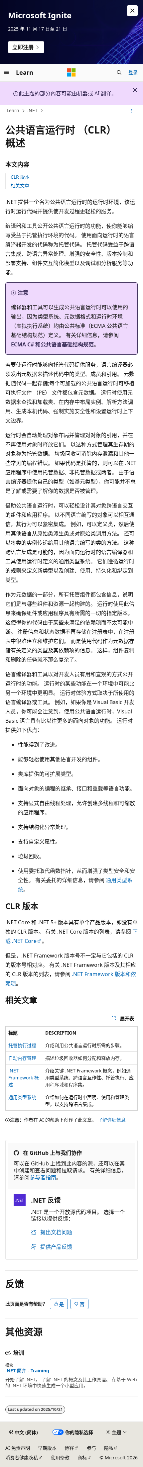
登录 (133, 72)
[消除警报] (132, 10)
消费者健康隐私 (21, 1457)
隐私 (108, 1448)
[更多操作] (132, 111)
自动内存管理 (22, 1058)
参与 (91, 1448)
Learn (13, 111)
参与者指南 (43, 1177)
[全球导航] (6, 72)
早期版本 (47, 1448)
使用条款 (60, 1457)
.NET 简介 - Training (27, 1371)
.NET (32, 111)
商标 (82, 1457)
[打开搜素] (119, 72)
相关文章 (20, 185)
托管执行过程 (22, 1045)
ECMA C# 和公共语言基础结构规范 (52, 344)
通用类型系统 (22, 1097)
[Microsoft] (71, 72)
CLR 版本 (20, 177)
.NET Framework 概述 (23, 1077)
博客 (69, 1448)
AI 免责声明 (17, 1448)
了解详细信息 (112, 1120)
